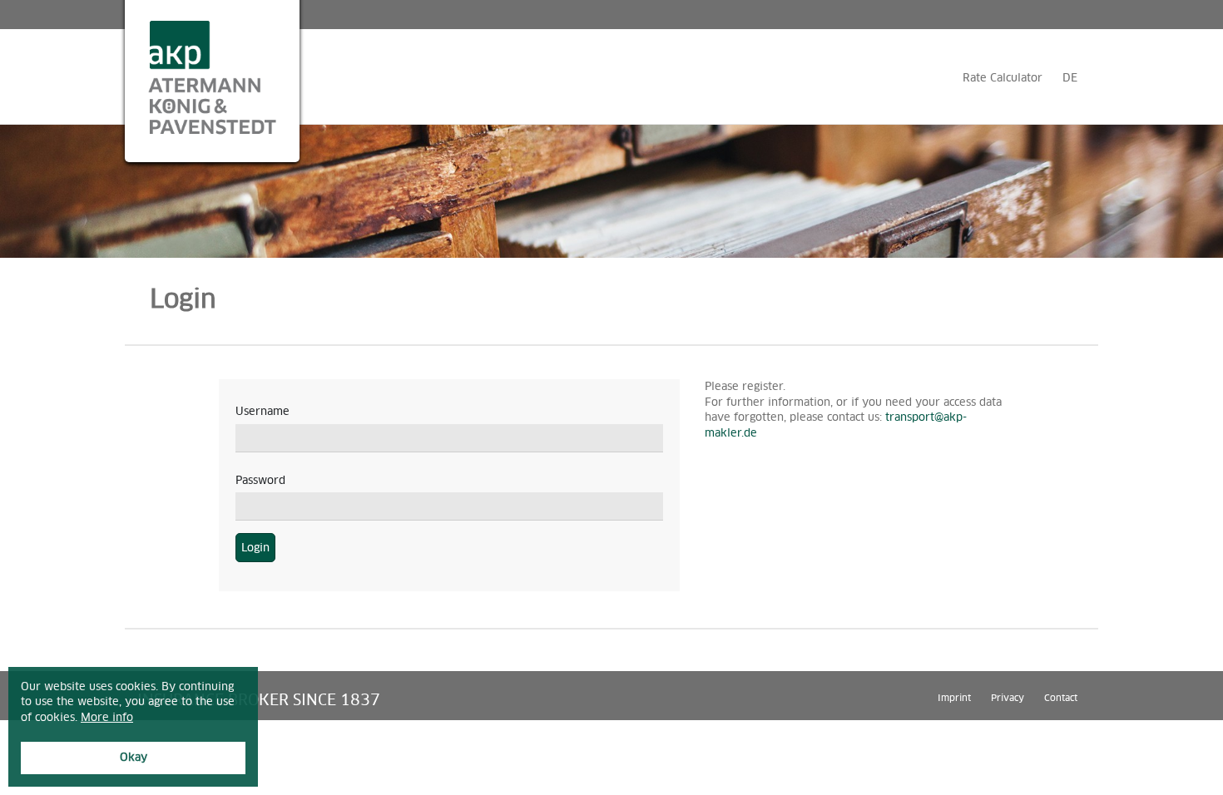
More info (107, 717)
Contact (1060, 697)
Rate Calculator (1002, 78)
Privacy (1007, 697)
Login (255, 547)
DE (1069, 78)
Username (262, 411)
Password (260, 480)
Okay (133, 757)
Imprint (954, 697)
